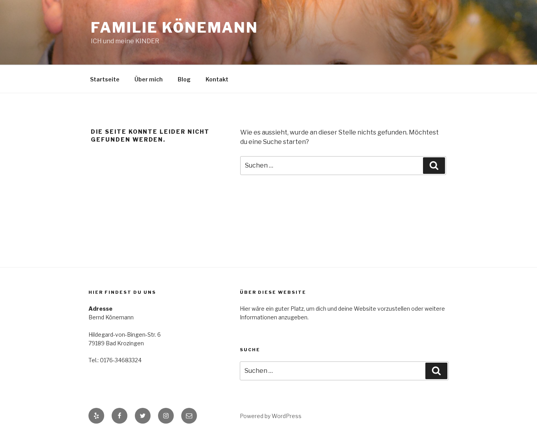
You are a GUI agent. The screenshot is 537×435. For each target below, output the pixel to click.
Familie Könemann (174, 27)
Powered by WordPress (271, 416)
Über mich (148, 79)
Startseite (105, 79)
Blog (184, 79)
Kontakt (217, 79)
